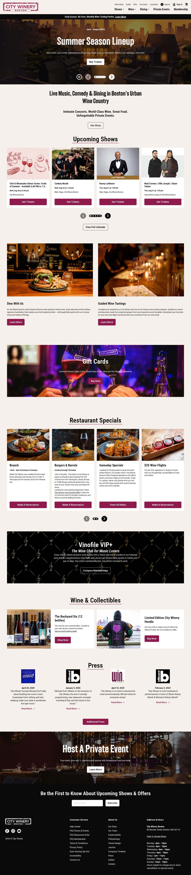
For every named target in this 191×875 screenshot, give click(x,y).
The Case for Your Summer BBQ (67, 492)
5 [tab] (104, 77)
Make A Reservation (28, 504)
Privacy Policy (76, 847)
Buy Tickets (95, 61)
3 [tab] (100, 77)
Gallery (111, 860)
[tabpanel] (95, 51)
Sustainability (114, 835)
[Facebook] (7, 831)
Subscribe (112, 803)
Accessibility (75, 855)
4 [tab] (102, 77)
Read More (26, 708)
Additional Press (95, 721)
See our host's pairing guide (66, 631)
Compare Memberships (95, 570)
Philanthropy (114, 839)
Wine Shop (119, 4)
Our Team (112, 830)
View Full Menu (118, 504)
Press (110, 855)
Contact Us (75, 860)
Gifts (135, 4)
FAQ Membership (77, 839)
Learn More (120, 16)
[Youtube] (19, 831)
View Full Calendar (95, 227)
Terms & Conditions (79, 843)
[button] (119, 9)
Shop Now (62, 640)
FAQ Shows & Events (79, 830)
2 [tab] (97, 77)
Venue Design (114, 843)
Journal (111, 847)
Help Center (75, 826)
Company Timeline (117, 851)
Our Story (143, 4)
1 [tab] (95, 77)
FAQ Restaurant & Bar (80, 835)
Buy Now (95, 381)
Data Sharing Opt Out (79, 851)
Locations (154, 4)
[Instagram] (13, 831)
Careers (111, 864)
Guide (128, 4)
